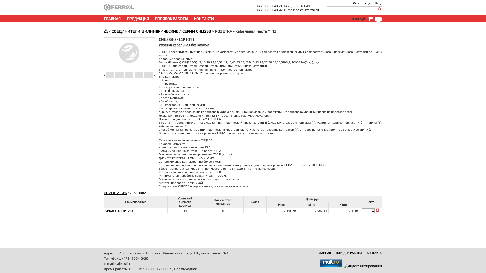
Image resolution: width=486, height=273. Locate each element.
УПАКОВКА (138, 193)
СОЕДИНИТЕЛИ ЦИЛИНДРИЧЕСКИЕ (145, 31)
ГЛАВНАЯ (112, 19)
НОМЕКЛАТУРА (115, 193)
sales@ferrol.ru (307, 10)
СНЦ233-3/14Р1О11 (119, 210)
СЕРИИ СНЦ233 (196, 31)
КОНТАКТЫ (204, 19)
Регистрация (362, 3)
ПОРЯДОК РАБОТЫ (171, 19)
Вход (378, 3)
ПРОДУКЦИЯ (138, 19)
